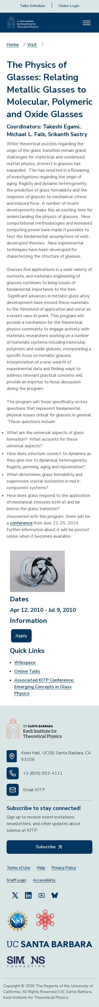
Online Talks (27, 671)
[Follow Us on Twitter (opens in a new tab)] (15, 895)
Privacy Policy (64, 867)
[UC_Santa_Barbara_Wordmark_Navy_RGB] (49, 944)
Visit (32, 45)
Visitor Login (69, 5)
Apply (21, 636)
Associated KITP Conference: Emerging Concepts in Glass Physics (44, 686)
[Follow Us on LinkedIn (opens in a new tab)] (28, 895)
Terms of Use (18, 867)
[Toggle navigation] (86, 22)
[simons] (26, 961)
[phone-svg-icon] (13, 773)
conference (21, 523)
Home (13, 45)
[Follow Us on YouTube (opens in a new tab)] (41, 895)
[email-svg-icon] (13, 790)
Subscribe (46, 847)
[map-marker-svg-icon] (12, 756)
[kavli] (45, 921)
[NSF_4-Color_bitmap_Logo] (18, 921)
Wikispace (24, 662)
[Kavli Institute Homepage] (23, 22)
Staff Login (16, 880)
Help (41, 867)
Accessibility (44, 880)
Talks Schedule (32, 5)
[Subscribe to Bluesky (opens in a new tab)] (54, 895)
